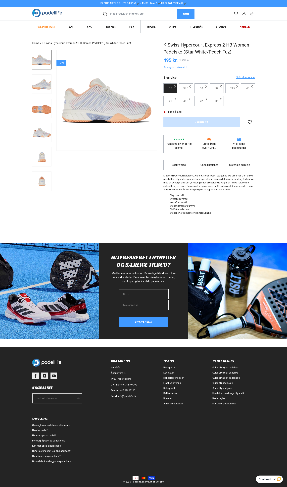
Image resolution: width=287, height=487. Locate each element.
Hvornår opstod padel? (44, 435)
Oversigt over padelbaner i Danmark (51, 425)
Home (35, 43)
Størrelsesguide (245, 77)
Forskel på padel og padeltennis (48, 440)
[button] (251, 13)
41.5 (188, 102)
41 (173, 102)
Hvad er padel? (40, 430)
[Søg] (105, 14)
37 (173, 90)
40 (250, 90)
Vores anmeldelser (173, 403)
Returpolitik (169, 388)
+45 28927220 (127, 390)
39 (219, 90)
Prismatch (168, 398)
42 (204, 102)
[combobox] (143, 14)
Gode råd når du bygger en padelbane (51, 461)
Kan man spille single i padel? (47, 445)
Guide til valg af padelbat (225, 367)
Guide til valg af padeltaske (226, 378)
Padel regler (218, 398)
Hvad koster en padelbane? (46, 456)
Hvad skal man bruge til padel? (228, 393)
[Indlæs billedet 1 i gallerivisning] (41, 59)
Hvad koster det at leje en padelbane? (51, 451)
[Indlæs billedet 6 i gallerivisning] (41, 181)
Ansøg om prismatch (175, 67)
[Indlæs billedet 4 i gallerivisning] (41, 132)
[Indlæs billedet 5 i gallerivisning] (41, 156)
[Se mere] (236, 13)
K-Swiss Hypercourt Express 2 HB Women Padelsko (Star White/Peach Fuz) (86, 43)
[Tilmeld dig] (78, 398)
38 (204, 90)
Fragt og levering (172, 383)
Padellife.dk (138, 482)
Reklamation (170, 393)
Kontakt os (169, 372)
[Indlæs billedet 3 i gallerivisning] (41, 108)
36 (219, 102)
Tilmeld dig (143, 322)
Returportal (169, 367)
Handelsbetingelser (173, 378)
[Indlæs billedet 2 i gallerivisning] (41, 84)
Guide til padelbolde (222, 383)
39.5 (234, 90)
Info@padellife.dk (127, 396)
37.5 (188, 90)
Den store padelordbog (224, 403)
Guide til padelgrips (222, 388)
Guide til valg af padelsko (225, 372)
